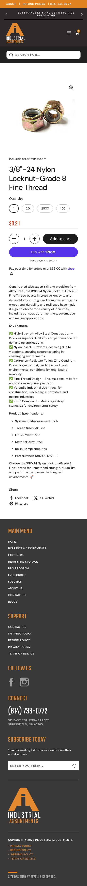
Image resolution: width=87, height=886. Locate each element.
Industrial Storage (23, 561)
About (11, 3)
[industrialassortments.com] (15, 33)
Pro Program (18, 568)
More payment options (43, 260)
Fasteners (15, 555)
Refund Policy (34, 3)
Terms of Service (21, 653)
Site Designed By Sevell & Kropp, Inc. (32, 877)
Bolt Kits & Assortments (27, 548)
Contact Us (17, 595)
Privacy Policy (19, 646)
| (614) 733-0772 (59, 3)
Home (12, 541)
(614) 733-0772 (28, 711)
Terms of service (23, 858)
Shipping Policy (20, 633)
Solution (15, 581)
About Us (15, 588)
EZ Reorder (16, 575)
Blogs (12, 601)
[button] (77, 33)
